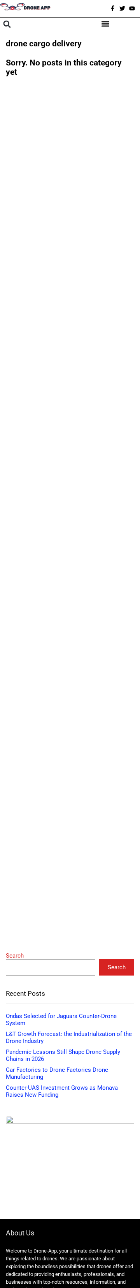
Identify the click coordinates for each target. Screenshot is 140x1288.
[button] (7, 24)
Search (15, 955)
